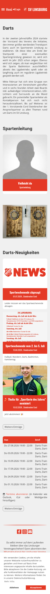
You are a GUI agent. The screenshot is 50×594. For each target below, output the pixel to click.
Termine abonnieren (17, 494)
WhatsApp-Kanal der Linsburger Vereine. (25, 551)
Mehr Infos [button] (9, 581)
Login (18, 9)
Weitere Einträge (13, 426)
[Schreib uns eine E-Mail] (30, 532)
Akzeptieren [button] (36, 587)
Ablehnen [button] (14, 587)
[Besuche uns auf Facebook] (19, 532)
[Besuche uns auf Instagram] (24, 532)
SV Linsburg (37, 9)
